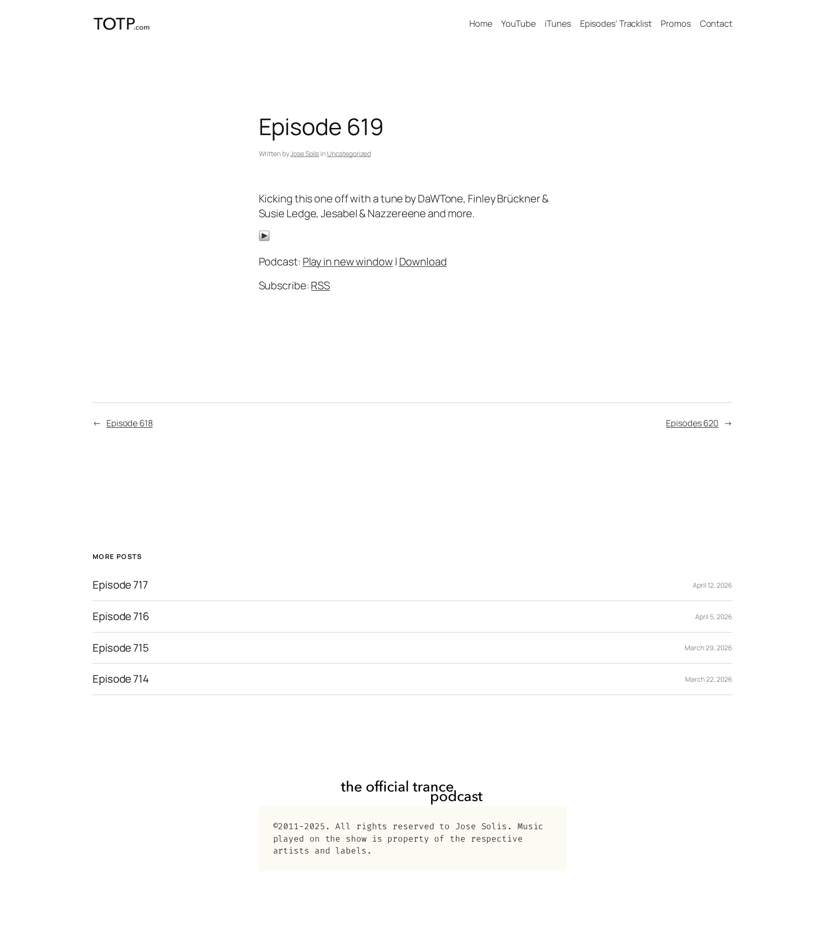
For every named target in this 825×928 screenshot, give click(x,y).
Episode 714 (121, 679)
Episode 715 (121, 648)
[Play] (264, 238)
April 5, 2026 (713, 616)
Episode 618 (129, 423)
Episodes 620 (692, 423)
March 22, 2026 (708, 679)
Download (423, 261)
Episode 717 (120, 585)
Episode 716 (121, 616)
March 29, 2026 (708, 647)
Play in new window (348, 261)
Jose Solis (304, 153)
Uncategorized (349, 153)
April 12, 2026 (712, 585)
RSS (320, 285)
